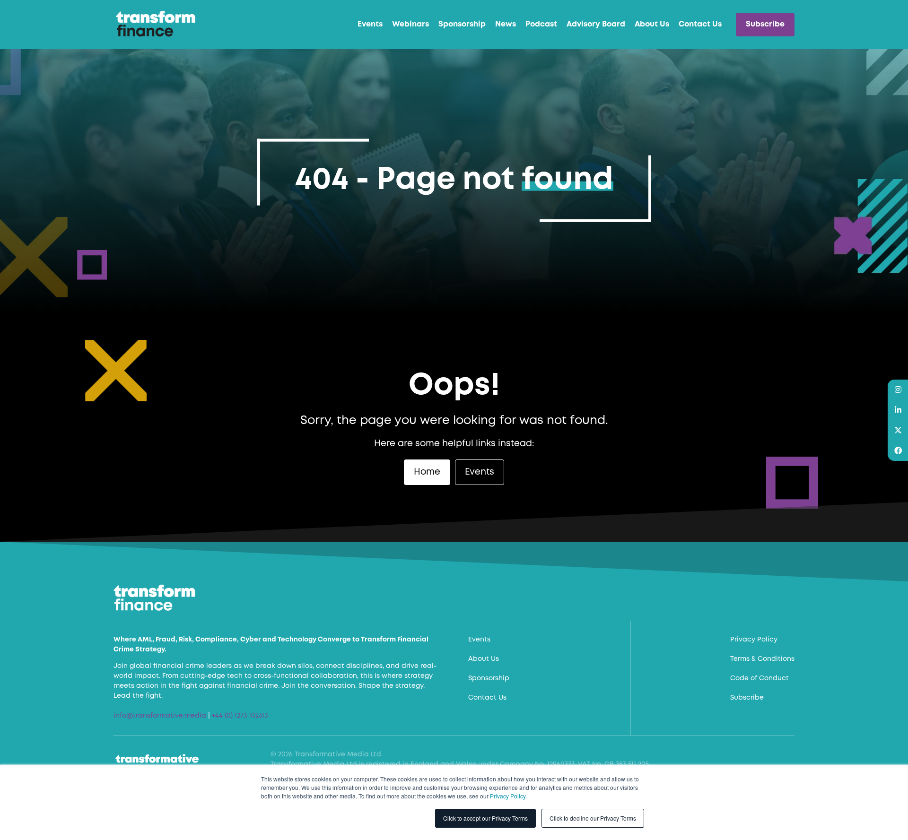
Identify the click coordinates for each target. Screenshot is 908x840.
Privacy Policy (507, 796)
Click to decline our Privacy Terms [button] (593, 818)
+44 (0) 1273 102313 (240, 716)
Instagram (898, 390)
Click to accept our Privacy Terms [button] (485, 818)
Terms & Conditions (762, 659)
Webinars (410, 24)
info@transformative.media (160, 716)
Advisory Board (596, 24)
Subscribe (765, 24)
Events (370, 24)
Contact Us (700, 24)
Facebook (898, 451)
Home (427, 472)
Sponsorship (462, 24)
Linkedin (898, 410)
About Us (652, 24)
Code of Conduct (759, 678)
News (505, 24)
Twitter (898, 430)
